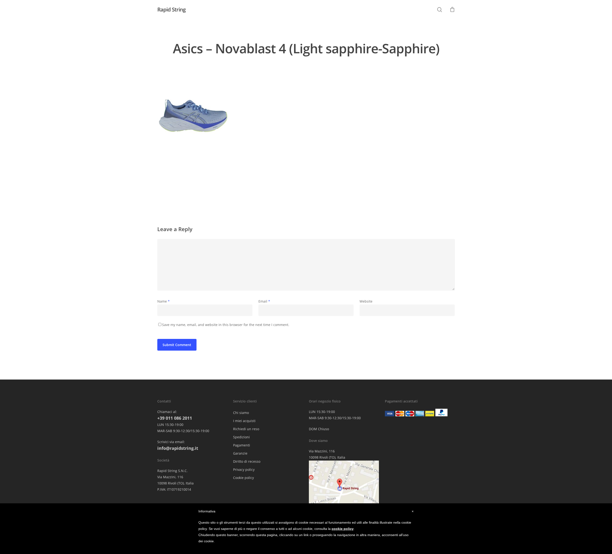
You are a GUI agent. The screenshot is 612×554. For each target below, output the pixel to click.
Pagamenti (241, 445)
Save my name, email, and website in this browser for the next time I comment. (225, 324)
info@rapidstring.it (177, 448)
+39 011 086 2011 (174, 418)
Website (366, 301)
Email (264, 301)
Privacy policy (244, 469)
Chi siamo (241, 412)
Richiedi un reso (246, 429)
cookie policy (343, 529)
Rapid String (171, 9)
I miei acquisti (244, 420)
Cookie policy (243, 477)
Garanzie (240, 453)
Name (163, 301)
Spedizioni (241, 437)
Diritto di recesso (246, 461)
